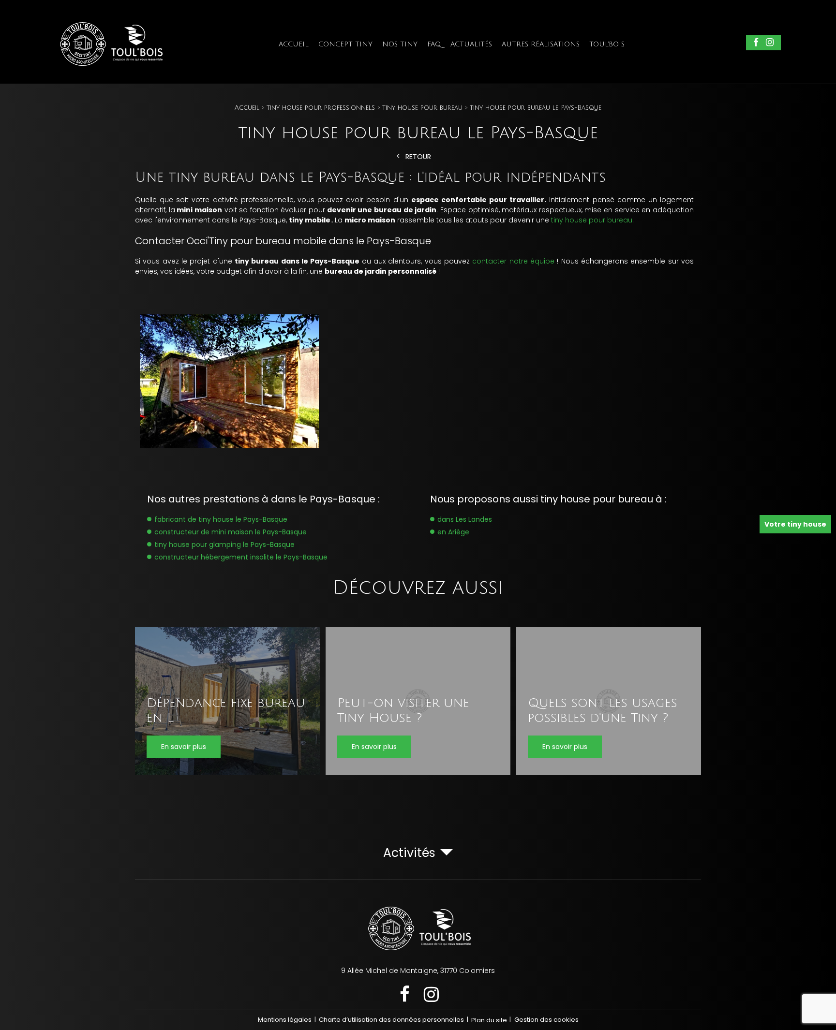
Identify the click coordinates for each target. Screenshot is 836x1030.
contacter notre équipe (513, 261)
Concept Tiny (345, 44)
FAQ (434, 44)
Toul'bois (607, 44)
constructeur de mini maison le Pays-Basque (230, 532)
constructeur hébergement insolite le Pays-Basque (241, 557)
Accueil (294, 44)
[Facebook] (756, 42)
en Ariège (453, 532)
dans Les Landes (464, 519)
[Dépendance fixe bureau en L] (227, 701)
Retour (418, 157)
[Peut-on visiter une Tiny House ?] (418, 701)
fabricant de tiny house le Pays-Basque (220, 519)
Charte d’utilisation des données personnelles (391, 1019)
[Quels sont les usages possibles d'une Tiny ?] (608, 701)
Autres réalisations (541, 44)
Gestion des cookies (546, 1019)
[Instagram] (770, 42)
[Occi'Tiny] (109, 66)
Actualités (471, 44)
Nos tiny (400, 44)
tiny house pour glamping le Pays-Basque (224, 544)
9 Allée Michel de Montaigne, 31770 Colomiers (418, 970)
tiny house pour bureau (591, 220)
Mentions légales (285, 1019)
